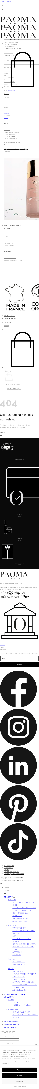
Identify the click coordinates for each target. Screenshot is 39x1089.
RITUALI (11, 969)
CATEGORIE (13, 925)
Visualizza (19, 1081)
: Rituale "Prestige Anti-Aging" (11, 132)
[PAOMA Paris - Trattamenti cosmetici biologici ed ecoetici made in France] (18, 31)
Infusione (6, 97)
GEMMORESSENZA (20, 913)
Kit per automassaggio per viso (12, 142)
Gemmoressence (8, 48)
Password (7, 1044)
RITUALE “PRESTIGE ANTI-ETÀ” (24, 974)
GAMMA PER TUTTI (19, 964)
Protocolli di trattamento (10, 258)
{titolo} (15, 1086)
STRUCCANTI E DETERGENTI (23, 931)
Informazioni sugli (8, 243)
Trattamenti (7, 86)
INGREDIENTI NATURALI (21, 1005)
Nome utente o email (11, 1037)
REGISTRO (19, 665)
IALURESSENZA (18, 962)
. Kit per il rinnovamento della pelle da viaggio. (16, 149)
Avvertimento (9, 866)
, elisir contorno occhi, (9, 46)
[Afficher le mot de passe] (36, 1044)
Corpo (5, 90)
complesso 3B (11, 90)
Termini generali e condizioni (14, 874)
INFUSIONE (16, 955)
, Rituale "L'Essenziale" (9, 134)
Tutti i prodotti (7, 67)
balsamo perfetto (8, 53)
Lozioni (6, 73)
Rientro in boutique (14, 389)
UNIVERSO (8, 997)
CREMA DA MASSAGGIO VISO (24, 908)
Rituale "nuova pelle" (19, 979)
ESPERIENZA (13, 1009)
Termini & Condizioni (11, 872)
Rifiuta (19, 1076)
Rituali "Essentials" (18, 977)
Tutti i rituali (7, 130)
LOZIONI (15, 933)
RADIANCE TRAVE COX (21, 987)
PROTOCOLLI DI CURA (21, 1012)
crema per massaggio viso (10, 44)
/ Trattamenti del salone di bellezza (13, 260)
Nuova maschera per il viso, (11, 42)
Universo (7, 228)
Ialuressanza (7, 115)
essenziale (6, 113)
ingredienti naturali (9, 245)
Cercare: (7, 323)
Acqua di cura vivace (19, 921)
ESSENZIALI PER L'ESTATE (12, 225)
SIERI (14, 936)
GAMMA (11, 959)
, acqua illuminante (9, 55)
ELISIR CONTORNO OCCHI (22, 910)
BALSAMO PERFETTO (20, 918)
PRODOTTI (8, 897)
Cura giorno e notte (9, 77)
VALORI (11, 1000)
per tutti (6, 118)
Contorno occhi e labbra (10, 79)
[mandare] (6, 326)
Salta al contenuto (6, 1)
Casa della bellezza (10, 318)
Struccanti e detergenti (10, 71)
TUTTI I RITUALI (18, 971)
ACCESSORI (17, 952)
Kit (5, 144)
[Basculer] (14, 897)
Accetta (19, 1070)
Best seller (12, 900)
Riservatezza (8, 868)
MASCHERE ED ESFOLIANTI (23, 947)
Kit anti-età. (7, 151)
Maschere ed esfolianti (9, 81)
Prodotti (6, 27)
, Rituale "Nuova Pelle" (9, 136)
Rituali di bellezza (9, 316)
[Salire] (1, 883)
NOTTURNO (17, 916)
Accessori (6, 94)
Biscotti (6, 870)
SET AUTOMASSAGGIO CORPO (24, 985)
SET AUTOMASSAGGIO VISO (23, 982)
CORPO (15, 949)
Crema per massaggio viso (10, 84)
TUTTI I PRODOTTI (19, 928)
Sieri (5, 75)
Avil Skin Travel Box (19, 990)
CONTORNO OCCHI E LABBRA (24, 944)
